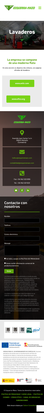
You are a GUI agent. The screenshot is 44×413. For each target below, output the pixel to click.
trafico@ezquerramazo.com (22, 158)
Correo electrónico (11, 234)
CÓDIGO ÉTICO (16, 397)
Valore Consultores (30, 405)
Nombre (7, 216)
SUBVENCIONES (22, 400)
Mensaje (7, 243)
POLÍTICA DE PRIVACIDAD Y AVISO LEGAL (16, 394)
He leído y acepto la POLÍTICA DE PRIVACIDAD (23, 259)
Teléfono (7, 225)
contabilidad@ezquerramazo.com (22, 163)
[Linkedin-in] (28, 190)
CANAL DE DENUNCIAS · (32, 397)
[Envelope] (16, 190)
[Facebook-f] (22, 190)
